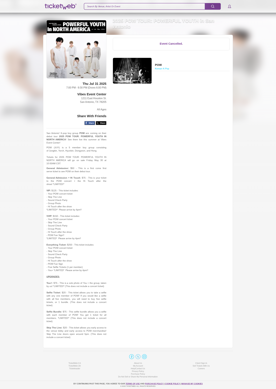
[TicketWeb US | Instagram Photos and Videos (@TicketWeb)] (144, 356)
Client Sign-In (201, 363)
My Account (138, 366)
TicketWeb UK (75, 366)
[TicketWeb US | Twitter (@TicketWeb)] (138, 356)
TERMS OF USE (133, 384)
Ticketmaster (74, 368)
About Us (138, 363)
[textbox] (152, 6)
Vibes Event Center (91, 94)
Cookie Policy (172, 384)
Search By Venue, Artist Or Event (103, 6)
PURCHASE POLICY (154, 384)
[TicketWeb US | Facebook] (131, 356)
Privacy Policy (138, 371)
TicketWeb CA (75, 363)
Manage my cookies (192, 384)
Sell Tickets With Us (201, 366)
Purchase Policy (138, 374)
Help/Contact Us (138, 368)
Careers (201, 368)
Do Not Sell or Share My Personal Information (138, 377)
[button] (228, 6)
